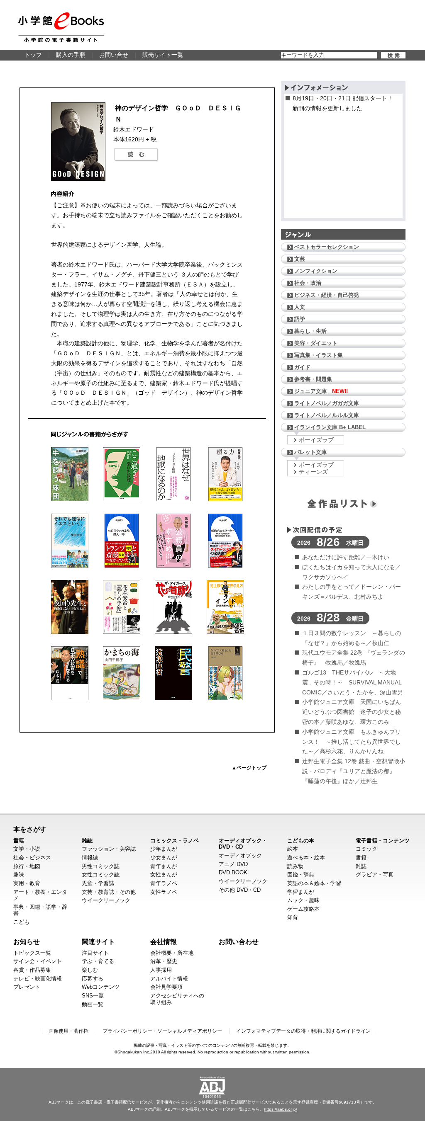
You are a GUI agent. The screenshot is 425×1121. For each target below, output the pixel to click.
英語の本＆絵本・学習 (314, 883)
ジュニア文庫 (321, 391)
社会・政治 (307, 283)
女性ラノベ (163, 892)
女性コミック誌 (101, 874)
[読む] (136, 154)
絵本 (292, 849)
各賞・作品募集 (32, 970)
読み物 (295, 866)
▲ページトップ (249, 768)
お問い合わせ (239, 941)
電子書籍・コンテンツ (383, 840)
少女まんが (163, 857)
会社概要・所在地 (171, 953)
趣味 (18, 874)
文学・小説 (26, 849)
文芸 (299, 259)
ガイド (302, 367)
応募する (92, 978)
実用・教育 (26, 883)
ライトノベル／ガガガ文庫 (326, 403)
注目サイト (95, 953)
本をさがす (29, 829)
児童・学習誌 (98, 883)
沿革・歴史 (163, 961)
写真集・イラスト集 (318, 355)
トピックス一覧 (32, 953)
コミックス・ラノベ (174, 840)
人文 (299, 307)
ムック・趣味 (303, 900)
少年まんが (163, 849)
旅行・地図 (26, 866)
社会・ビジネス (32, 857)
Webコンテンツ (101, 987)
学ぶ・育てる (98, 961)
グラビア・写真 (374, 874)
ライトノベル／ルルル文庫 (326, 415)
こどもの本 (300, 840)
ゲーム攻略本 (303, 909)
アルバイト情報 (169, 978)
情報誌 (90, 857)
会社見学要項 (166, 987)
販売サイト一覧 (162, 54)
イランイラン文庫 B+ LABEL (330, 427)
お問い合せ (113, 54)
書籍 (18, 840)
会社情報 (163, 941)
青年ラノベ (163, 883)
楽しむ (90, 970)
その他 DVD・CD (240, 890)
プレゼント (26, 987)
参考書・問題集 (313, 379)
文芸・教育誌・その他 (109, 892)
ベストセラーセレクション (326, 247)
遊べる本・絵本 (306, 857)
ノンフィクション (315, 271)
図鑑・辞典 (300, 874)
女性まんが (163, 874)
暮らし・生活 (310, 331)
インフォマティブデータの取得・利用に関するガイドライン (303, 1031)
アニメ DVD (233, 864)
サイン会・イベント (37, 961)
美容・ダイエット (315, 343)
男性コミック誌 (101, 866)
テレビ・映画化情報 (37, 978)
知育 (292, 917)
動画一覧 (92, 1004)
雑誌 (87, 840)
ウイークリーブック (106, 900)
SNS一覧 (93, 995)
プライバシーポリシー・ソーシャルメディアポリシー (162, 1031)
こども (21, 922)
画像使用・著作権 (68, 1031)
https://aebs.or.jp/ (280, 1109)
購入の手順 (70, 54)
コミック (366, 849)
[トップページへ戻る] (61, 27)
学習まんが (300, 892)
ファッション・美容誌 (109, 849)
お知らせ (26, 941)
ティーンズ (313, 471)
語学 (299, 319)
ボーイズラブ (316, 440)
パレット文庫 (310, 452)
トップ (33, 54)
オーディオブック (240, 855)
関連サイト (98, 941)
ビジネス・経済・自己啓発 (326, 295)
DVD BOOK (233, 872)
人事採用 (161, 970)
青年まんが (163, 866)
